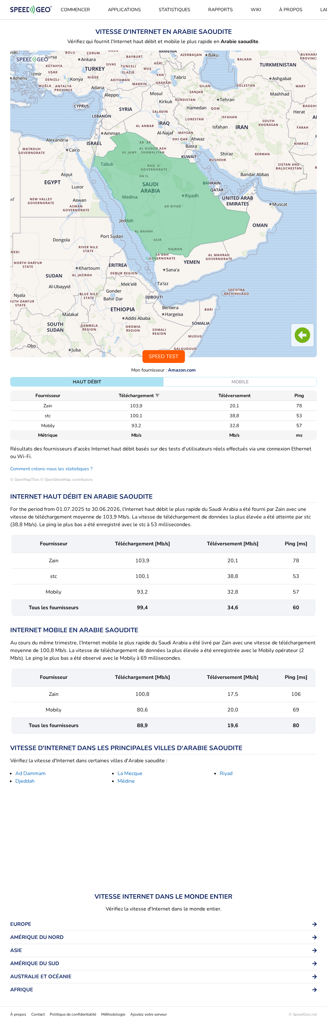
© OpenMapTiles (24, 479)
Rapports (220, 9)
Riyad (226, 773)
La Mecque (130, 773)
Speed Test (164, 356)
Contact (38, 1014)
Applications (124, 9)
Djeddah (24, 781)
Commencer (75, 9)
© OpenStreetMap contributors (66, 479)
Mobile (240, 382)
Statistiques (174, 9)
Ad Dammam (30, 773)
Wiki (256, 9)
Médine (126, 781)
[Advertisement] (163, 840)
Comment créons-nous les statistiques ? (51, 468)
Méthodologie (113, 1014)
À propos (290, 9)
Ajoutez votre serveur (148, 1014)
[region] (163, 203)
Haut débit (87, 382)
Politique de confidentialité (73, 1014)
